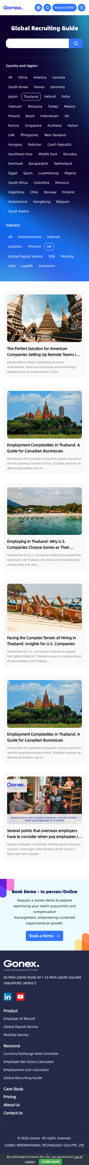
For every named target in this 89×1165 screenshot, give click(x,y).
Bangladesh (38, 163)
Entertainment (29, 236)
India (66, 96)
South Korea (18, 87)
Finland (68, 192)
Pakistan (35, 144)
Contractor (47, 266)
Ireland (50, 96)
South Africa (18, 182)
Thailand (31, 96)
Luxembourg (48, 173)
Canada (58, 77)
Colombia (41, 182)
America (40, 77)
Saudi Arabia (18, 211)
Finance (34, 246)
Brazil (30, 116)
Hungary (15, 144)
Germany (57, 87)
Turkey (53, 106)
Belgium (63, 201)
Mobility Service (16, 1034)
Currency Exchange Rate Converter (31, 1053)
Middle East (47, 154)
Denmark (15, 163)
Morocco (62, 182)
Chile (34, 192)
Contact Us (13, 1112)
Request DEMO (64, 7)
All (10, 77)
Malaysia (35, 106)
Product (11, 1010)
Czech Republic (59, 144)
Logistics (15, 246)
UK (67, 116)
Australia (54, 125)
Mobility (67, 256)
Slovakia (70, 154)
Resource (12, 1045)
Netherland (63, 163)
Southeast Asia (20, 154)
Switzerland (17, 201)
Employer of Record (19, 1018)
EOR (52, 256)
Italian (73, 125)
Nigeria (70, 173)
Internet (53, 236)
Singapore (33, 125)
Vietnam (15, 106)
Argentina (16, 192)
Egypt (12, 173)
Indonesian (49, 116)
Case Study (13, 1088)
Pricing (10, 1096)
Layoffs (27, 266)
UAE (11, 135)
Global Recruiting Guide (23, 1077)
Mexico (69, 106)
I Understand (50, 1161)
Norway (50, 192)
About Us (12, 1104)
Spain (28, 173)
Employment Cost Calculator (26, 1069)
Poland (14, 116)
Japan (13, 96)
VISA (11, 266)
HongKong (41, 201)
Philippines (29, 135)
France (39, 87)
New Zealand (55, 135)
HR (49, 246)
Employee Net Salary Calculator (29, 1061)
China (23, 77)
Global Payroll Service (25, 256)
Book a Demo (41, 935)
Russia (13, 125)
